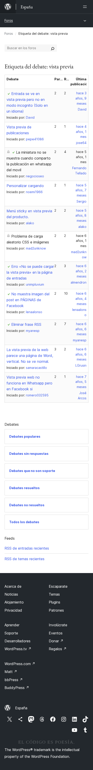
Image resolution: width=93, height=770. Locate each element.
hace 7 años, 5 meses (80, 382)
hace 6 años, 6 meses (80, 329)
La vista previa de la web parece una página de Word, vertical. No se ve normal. (30, 355)
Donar (56, 641)
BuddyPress (17, 687)
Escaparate (58, 586)
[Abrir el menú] (86, 7)
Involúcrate (58, 625)
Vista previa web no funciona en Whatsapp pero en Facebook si (29, 383)
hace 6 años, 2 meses (81, 271)
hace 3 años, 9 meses (80, 98)
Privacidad (13, 610)
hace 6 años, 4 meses (80, 298)
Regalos (58, 649)
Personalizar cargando (25, 185)
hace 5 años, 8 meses (80, 215)
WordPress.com (20, 663)
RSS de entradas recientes (27, 548)
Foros (9, 20)
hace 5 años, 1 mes (81, 157)
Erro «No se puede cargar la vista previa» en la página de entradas (30, 272)
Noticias (11, 594)
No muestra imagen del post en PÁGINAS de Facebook (28, 300)
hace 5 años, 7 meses (80, 190)
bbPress (14, 680)
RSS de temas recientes (24, 559)
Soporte (11, 633)
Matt (11, 671)
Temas (54, 594)
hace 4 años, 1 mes (81, 132)
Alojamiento (14, 602)
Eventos (56, 633)
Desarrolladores (17, 641)
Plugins (54, 602)
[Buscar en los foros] (52, 48)
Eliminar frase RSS (26, 324)
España (21, 708)
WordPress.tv (18, 649)
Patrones (56, 610)
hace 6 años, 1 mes (81, 241)
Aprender (12, 625)
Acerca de (13, 586)
